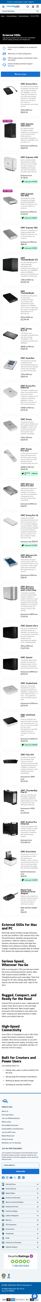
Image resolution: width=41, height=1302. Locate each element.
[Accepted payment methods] (20, 1300)
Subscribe (20, 1171)
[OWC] (5, 1102)
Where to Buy (6, 1122)
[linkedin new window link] (19, 1177)
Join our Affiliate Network (11, 1118)
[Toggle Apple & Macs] (37, 1193)
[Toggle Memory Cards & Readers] (37, 1202)
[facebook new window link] (3, 1177)
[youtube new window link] (11, 1178)
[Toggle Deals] (37, 1238)
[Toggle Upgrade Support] (37, 1247)
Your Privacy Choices (9, 1294)
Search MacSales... (8, 11)
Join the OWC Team (9, 1132)
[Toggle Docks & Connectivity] (37, 1198)
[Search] (38, 11)
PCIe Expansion (11, 1224)
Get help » (11, 66)
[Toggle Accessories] (37, 1229)
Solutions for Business (13, 1242)
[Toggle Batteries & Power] (37, 1207)
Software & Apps (12, 1211)
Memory (9, 1220)
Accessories (10, 1229)
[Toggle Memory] (37, 1220)
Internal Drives (11, 1184)
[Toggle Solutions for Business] (37, 1242)
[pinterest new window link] (23, 1177)
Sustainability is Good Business (12, 1129)
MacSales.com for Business (11, 1143)
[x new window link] (15, 1178)
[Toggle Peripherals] (37, 1233)
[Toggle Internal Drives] (37, 1184)
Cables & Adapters (12, 1216)
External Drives (11, 1189)
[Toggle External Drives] (37, 1189)
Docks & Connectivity (13, 1198)
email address (9, 1165)
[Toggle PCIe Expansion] (37, 1225)
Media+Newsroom (8, 1136)
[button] (35, 1296)
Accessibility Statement (10, 1125)
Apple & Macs (10, 1193)
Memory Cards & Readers (15, 1202)
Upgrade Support (12, 1247)
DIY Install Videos (8, 1115)
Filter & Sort (21, 74)
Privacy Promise (7, 1139)
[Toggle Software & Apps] (37, 1211)
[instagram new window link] (7, 1177)
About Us (5, 1111)
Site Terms (20, 1289)
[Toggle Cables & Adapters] (37, 1216)
